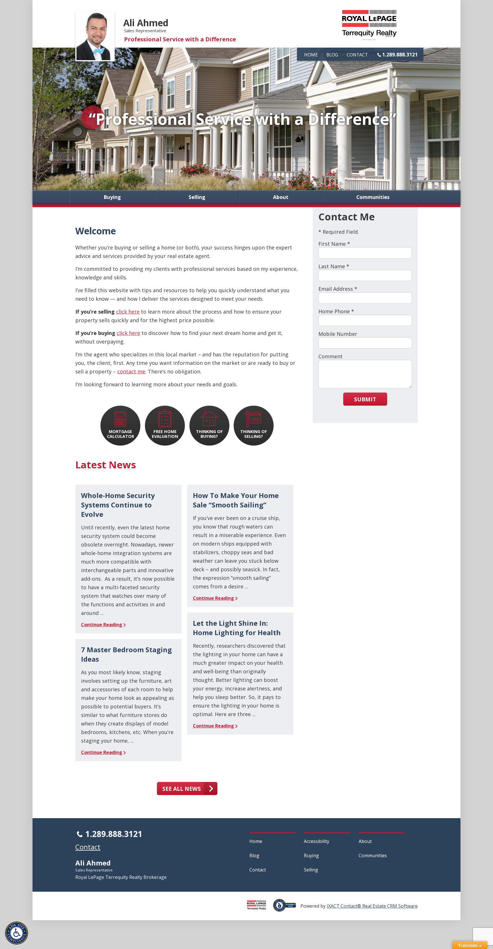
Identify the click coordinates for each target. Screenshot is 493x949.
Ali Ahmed (145, 23)
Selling (197, 197)
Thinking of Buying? (209, 434)
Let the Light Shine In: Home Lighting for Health (237, 627)
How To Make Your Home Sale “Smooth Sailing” (236, 500)
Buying (112, 197)
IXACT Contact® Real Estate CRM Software (372, 906)
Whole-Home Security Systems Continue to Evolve (118, 505)
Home (311, 55)
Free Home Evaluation (165, 434)
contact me (131, 371)
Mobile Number (337, 333)
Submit (365, 399)
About (280, 197)
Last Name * (333, 266)
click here (128, 311)
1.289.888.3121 (400, 54)
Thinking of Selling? (253, 434)
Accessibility (316, 841)
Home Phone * (336, 311)
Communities (372, 197)
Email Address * (337, 288)
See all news (181, 788)
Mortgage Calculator (120, 434)
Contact (357, 55)
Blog (332, 55)
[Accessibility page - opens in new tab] (287, 908)
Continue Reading (101, 624)
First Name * (334, 243)
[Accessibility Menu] (16, 933)
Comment (330, 356)
